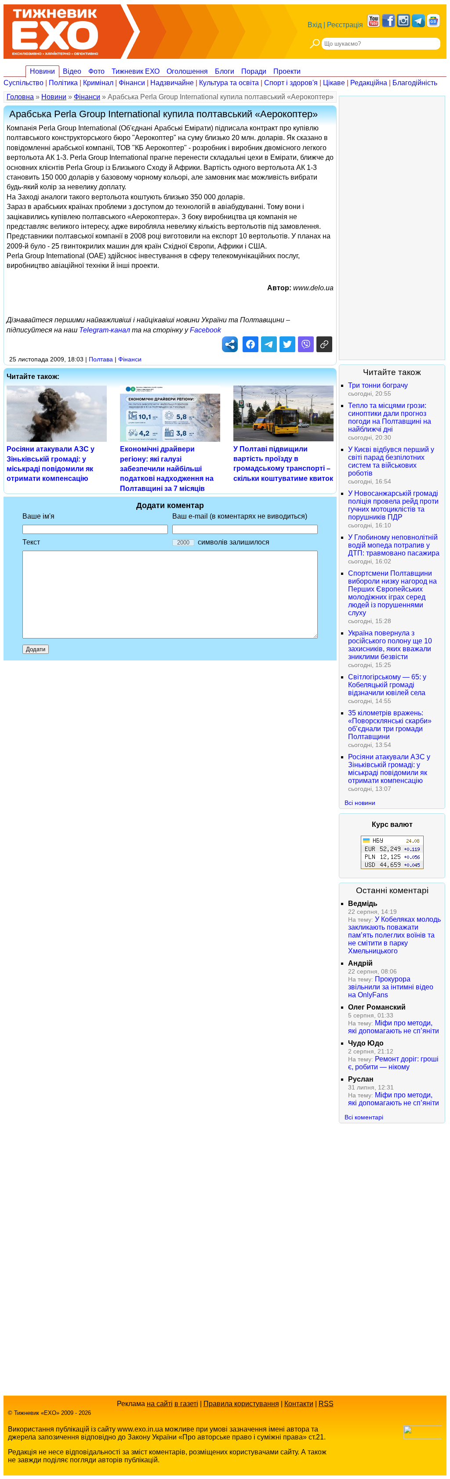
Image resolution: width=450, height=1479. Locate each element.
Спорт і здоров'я (291, 83)
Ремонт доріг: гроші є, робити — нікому (393, 1063)
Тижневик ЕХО (136, 71)
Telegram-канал (104, 330)
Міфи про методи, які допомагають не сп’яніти (393, 1027)
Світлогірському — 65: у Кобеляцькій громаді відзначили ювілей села (387, 684)
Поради (253, 71)
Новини (42, 71)
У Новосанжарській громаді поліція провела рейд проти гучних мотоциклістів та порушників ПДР (393, 505)
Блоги (224, 71)
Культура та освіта (229, 83)
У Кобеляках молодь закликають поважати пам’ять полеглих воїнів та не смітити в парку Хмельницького (394, 935)
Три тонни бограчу (378, 385)
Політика (63, 83)
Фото (96, 71)
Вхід (315, 25)
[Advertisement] (392, 228)
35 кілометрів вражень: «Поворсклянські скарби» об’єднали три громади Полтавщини (390, 724)
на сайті (160, 1403)
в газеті (186, 1403)
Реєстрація (345, 25)
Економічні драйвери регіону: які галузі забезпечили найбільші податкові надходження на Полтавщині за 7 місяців (167, 468)
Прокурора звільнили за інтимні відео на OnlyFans (390, 987)
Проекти (287, 71)
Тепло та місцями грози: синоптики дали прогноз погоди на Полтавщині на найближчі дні (389, 417)
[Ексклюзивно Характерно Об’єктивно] (55, 29)
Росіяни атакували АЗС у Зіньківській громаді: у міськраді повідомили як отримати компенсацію (389, 768)
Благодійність (414, 83)
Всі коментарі (364, 1117)
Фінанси (132, 83)
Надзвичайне (172, 83)
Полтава (101, 359)
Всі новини (360, 802)
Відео (72, 71)
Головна (20, 97)
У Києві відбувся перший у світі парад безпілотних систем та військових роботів (391, 461)
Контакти (298, 1403)
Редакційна (368, 83)
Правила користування (241, 1403)
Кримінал (98, 83)
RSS (326, 1403)
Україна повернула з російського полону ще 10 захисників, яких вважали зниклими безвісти (390, 644)
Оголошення (187, 71)
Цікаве (334, 83)
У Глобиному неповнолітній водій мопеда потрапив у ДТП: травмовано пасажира (393, 545)
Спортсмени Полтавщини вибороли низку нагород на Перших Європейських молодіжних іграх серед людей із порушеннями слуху (392, 593)
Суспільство (24, 83)
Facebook (205, 330)
